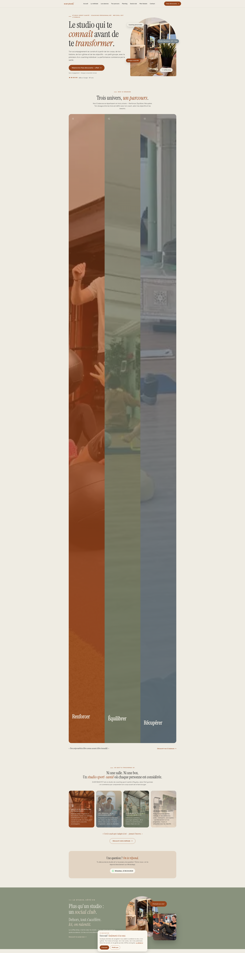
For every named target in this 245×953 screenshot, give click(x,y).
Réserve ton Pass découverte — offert (86, 68)
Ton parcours (115, 3)
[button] (153, 47)
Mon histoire (143, 3)
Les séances (105, 3)
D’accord (104, 947)
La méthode (94, 3)
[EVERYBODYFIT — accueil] (69, 3)
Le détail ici (139, 943)
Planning (124, 3)
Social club (133, 3)
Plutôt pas (115, 947)
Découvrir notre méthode (122, 841)
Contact (152, 3)
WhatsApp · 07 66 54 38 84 (124, 871)
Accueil (85, 3)
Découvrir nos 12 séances (165, 749)
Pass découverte (172, 3)
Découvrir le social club (77, 937)
